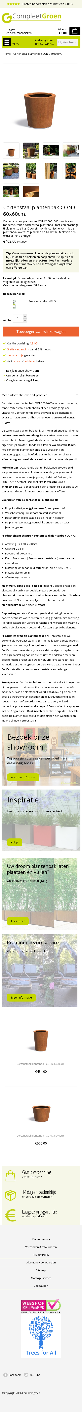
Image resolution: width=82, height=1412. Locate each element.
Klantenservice (41, 1239)
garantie (21, 355)
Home (7, 53)
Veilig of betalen (26, 361)
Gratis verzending (36, 1172)
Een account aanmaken (18, 33)
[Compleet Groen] (41, 18)
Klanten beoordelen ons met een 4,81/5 (47, 4)
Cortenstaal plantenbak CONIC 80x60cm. (41, 1135)
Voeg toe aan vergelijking (22, 380)
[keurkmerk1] (41, 1312)
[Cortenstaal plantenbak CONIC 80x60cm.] (41, 1128)
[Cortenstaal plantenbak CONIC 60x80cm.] (41, 1056)
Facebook (15, 1375)
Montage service (41, 1278)
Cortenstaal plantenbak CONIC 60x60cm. (37, 53)
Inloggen (10, 29)
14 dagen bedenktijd (39, 1191)
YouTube (35, 1375)
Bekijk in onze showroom (22, 370)
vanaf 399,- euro (29, 349)
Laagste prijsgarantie (39, 1211)
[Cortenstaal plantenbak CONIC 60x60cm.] (11, 157)
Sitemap (41, 1270)
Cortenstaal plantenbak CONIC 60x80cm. (41, 1064)
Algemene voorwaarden (41, 1262)
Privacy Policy (41, 1254)
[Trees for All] (41, 1357)
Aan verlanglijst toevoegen (23, 375)
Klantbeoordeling (22, 343)
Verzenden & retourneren (41, 1247)
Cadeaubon (41, 1286)
